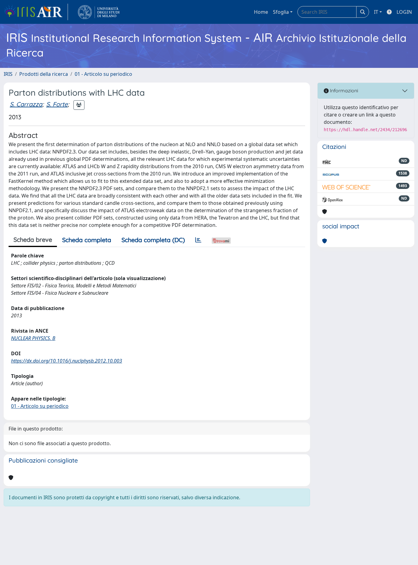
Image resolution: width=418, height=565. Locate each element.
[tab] (198, 240)
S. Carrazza (26, 104)
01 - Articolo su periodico (103, 74)
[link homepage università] (99, 12)
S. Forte (57, 104)
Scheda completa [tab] (86, 240)
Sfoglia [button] (281, 12)
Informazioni (343, 90)
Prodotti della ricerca (43, 74)
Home (261, 12)
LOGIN (404, 12)
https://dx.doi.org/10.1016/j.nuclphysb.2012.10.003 (66, 360)
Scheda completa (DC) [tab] (153, 240)
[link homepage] (36, 12)
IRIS (8, 74)
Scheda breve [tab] (32, 239)
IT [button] (376, 12)
